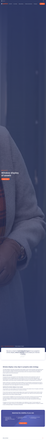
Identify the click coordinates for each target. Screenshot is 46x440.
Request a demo (6, 179)
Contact (42, 3)
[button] (3, 1)
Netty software (5, 438)
